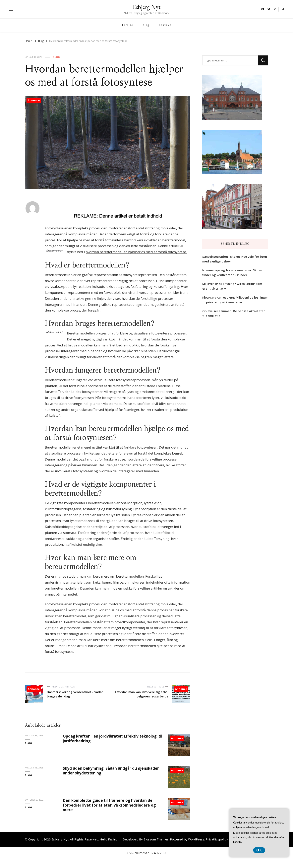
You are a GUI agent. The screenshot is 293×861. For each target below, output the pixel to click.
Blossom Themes (156, 839)
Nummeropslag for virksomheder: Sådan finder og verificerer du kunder (232, 272)
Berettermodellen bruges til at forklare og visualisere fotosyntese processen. (127, 333)
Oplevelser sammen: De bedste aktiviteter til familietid (233, 313)
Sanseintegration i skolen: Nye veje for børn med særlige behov (234, 258)
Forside (127, 25)
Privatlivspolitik (217, 839)
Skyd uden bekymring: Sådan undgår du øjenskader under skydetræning (111, 770)
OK (259, 850)
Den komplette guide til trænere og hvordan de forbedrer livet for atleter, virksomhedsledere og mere (109, 805)
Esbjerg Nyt (146, 7)
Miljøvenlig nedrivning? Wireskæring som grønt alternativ (232, 286)
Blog (146, 25)
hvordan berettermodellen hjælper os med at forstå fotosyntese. (136, 252)
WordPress (196, 839)
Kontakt (165, 25)
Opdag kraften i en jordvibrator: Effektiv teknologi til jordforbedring (112, 738)
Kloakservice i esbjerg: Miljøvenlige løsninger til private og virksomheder (235, 299)
